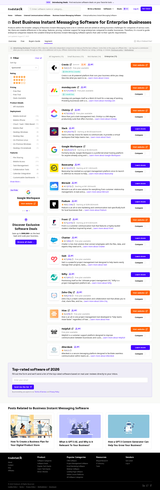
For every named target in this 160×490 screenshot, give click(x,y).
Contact (10, 465)
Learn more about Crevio (98, 78)
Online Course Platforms (75, 474)
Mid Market (94, 56)
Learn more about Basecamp (101, 173)
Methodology (129, 50)
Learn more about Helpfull (114, 337)
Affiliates (11, 471)
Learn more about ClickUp (106, 119)
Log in (136, 9)
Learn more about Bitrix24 (98, 192)
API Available (18, 106)
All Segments (56, 56)
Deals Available (19, 98)
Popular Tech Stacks (44, 466)
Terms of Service (40, 392)
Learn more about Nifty (102, 283)
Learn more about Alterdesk (102, 356)
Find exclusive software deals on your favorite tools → (91, 2)
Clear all (38, 58)
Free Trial (17, 94)
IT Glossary (100, 463)
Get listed (146, 9)
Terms (21, 487)
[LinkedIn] (143, 485)
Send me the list (21, 387)
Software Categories (44, 461)
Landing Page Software (75, 472)
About (10, 462)
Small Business (76, 56)
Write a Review (94, 9)
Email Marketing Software (76, 466)
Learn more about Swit (97, 265)
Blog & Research (102, 461)
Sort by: (13, 62)
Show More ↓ (15, 181)
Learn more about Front (103, 228)
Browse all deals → (26, 242)
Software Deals (42, 463)
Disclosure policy (117, 50)
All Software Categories (75, 477)
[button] (23, 210)
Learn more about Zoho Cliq (95, 301)
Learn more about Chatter (94, 246)
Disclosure (52, 487)
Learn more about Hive (100, 319)
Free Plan (17, 91)
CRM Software (72, 461)
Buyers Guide (35, 41)
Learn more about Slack (100, 137)
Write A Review (42, 472)
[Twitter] (147, 485)
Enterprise (111, 56)
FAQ (9, 468)
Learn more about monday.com (102, 100)
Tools (98, 466)
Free (23, 41)
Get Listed (129, 461)
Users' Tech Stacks (43, 469)
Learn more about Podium (95, 210)
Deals (122, 9)
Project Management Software (77, 463)
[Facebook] (151, 485)
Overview (12, 41)
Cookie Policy (12, 487)
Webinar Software (73, 469)
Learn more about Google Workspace (104, 155)
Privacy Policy (54, 392)
